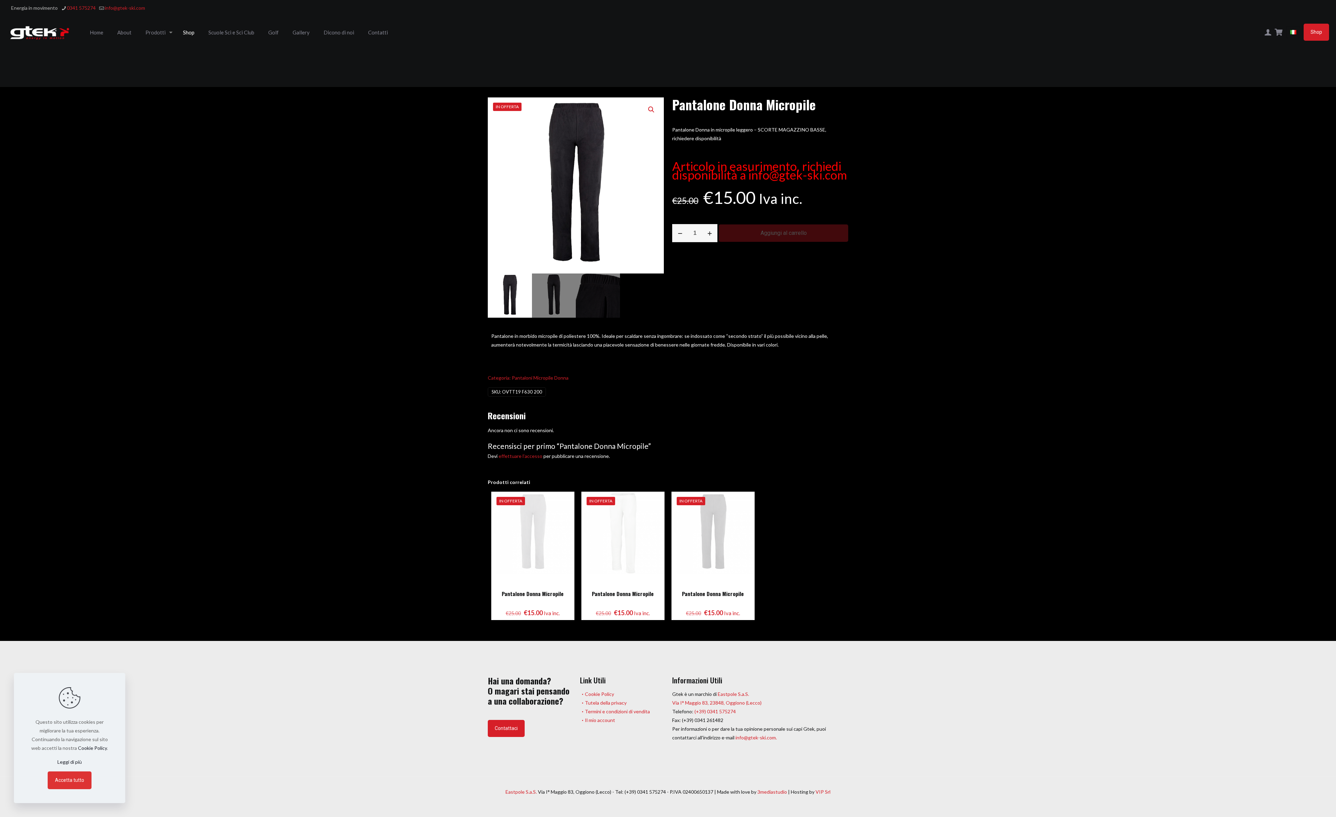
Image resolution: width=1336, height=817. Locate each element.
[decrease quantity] (680, 233)
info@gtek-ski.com (125, 8)
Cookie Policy (599, 694)
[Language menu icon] (1293, 32)
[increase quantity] (709, 233)
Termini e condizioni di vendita (617, 711)
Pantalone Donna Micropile (533, 593)
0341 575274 (81, 8)
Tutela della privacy (606, 703)
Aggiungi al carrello (784, 233)
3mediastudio (772, 792)
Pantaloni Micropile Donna (540, 378)
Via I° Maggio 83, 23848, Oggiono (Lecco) (717, 703)
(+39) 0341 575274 (714, 711)
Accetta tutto (69, 780)
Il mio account (600, 720)
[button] (652, 110)
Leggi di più (69, 762)
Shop (1316, 32)
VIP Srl (823, 792)
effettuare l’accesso (520, 456)
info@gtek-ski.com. (756, 737)
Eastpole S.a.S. (733, 694)
